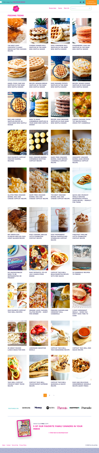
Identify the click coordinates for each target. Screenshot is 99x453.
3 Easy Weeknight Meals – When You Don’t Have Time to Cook (80, 312)
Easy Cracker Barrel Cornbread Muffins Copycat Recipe (38, 159)
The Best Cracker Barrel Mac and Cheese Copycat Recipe (60, 196)
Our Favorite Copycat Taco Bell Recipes (17, 311)
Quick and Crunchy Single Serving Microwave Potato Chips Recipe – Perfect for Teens (81, 198)
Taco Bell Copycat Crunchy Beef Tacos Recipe (16, 384)
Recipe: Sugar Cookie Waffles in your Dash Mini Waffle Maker (81, 85)
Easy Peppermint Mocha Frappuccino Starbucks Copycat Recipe (59, 237)
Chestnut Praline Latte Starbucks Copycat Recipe (79, 236)
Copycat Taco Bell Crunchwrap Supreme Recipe (38, 384)
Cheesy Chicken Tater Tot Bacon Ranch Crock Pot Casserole (81, 121)
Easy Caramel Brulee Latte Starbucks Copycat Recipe (38, 236)
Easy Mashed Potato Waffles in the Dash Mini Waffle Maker (59, 85)
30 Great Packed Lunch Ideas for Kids (16, 349)
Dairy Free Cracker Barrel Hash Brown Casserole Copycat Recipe (59, 159)
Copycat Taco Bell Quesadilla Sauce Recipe (58, 384)
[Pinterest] (80, 2)
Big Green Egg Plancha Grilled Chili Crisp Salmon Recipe (17, 236)
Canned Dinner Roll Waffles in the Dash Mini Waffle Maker (37, 47)
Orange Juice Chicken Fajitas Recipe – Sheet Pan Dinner (38, 312)
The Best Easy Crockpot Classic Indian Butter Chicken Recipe (17, 48)
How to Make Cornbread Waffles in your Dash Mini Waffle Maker (38, 122)
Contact (9, 445)
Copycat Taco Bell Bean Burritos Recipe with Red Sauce (60, 274)
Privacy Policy (22, 445)
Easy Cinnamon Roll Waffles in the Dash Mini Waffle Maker (59, 47)
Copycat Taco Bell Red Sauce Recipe (81, 349)
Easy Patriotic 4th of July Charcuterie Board (38, 274)
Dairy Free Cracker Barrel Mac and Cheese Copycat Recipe (38, 196)
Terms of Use (15, 445)
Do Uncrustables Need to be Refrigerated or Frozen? (15, 275)
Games (60, 8)
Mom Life (66, 8)
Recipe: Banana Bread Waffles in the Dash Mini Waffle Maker (38, 85)
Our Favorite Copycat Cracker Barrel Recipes (17, 159)
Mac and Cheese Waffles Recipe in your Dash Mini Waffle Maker (17, 122)
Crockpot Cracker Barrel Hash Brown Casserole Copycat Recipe (80, 159)
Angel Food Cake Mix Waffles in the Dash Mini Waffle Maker (16, 85)
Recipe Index (52, 8)
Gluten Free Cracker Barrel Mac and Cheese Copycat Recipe (17, 196)
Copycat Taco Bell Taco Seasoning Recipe (60, 349)
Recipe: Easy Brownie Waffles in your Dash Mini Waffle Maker (60, 121)
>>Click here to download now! (58, 433)
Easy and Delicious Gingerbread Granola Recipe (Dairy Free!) (81, 384)
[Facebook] (83, 2)
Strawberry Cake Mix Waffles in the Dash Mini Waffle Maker (81, 47)
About (3, 445)
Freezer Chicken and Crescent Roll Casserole (59, 312)
